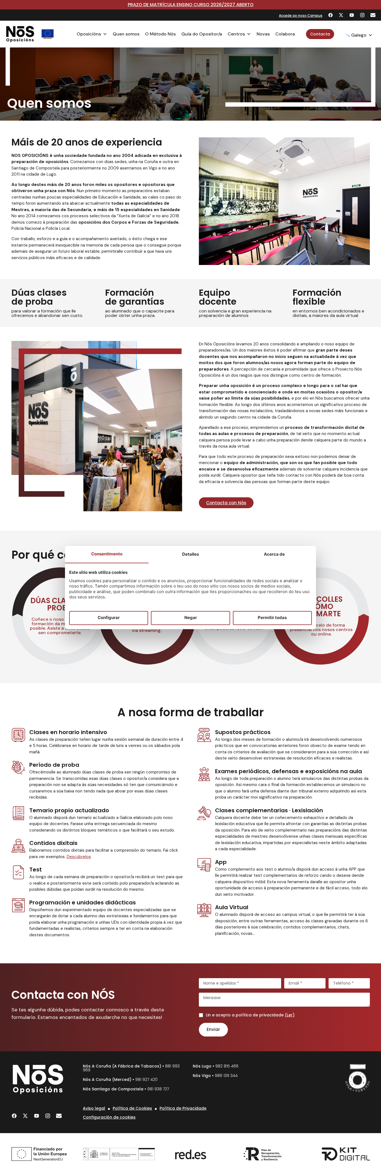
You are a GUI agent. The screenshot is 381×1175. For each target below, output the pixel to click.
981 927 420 (146, 1079)
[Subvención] (48, 34)
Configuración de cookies (109, 1117)
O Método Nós (160, 34)
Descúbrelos (79, 856)
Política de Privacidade (183, 1108)
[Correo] (372, 15)
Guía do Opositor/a (201, 34)
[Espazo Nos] (357, 1078)
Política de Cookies (132, 1108)
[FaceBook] (330, 15)
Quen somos (126, 34)
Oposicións (89, 34)
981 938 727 (158, 1089)
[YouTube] (351, 15)
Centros (236, 34)
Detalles (190, 554)
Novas (263, 34)
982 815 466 (226, 1066)
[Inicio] (20, 34)
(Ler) (290, 1015)
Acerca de (274, 554)
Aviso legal (94, 1108)
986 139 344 (226, 1075)
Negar (190, 617)
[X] (341, 15)
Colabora (285, 34)
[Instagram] (362, 15)
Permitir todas (272, 617)
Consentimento (106, 554)
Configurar (109, 617)
